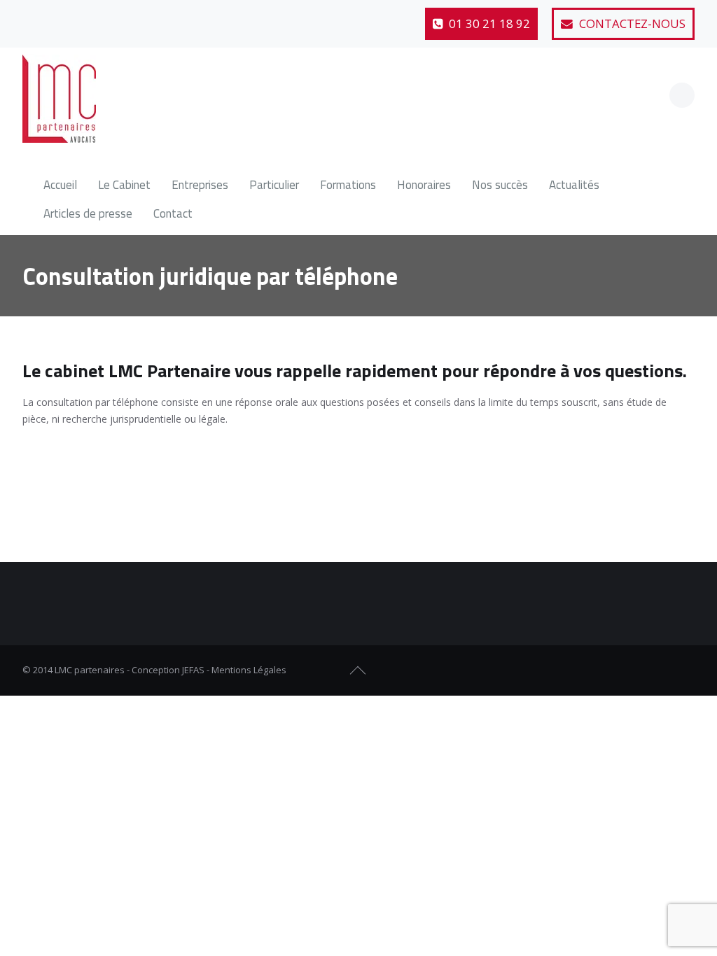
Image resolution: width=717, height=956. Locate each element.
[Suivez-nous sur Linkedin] (103, 17)
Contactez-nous (630, 23)
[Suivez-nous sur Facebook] (35, 17)
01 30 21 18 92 (488, 23)
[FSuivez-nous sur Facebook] (634, 670)
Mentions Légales (248, 669)
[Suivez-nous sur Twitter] (69, 17)
